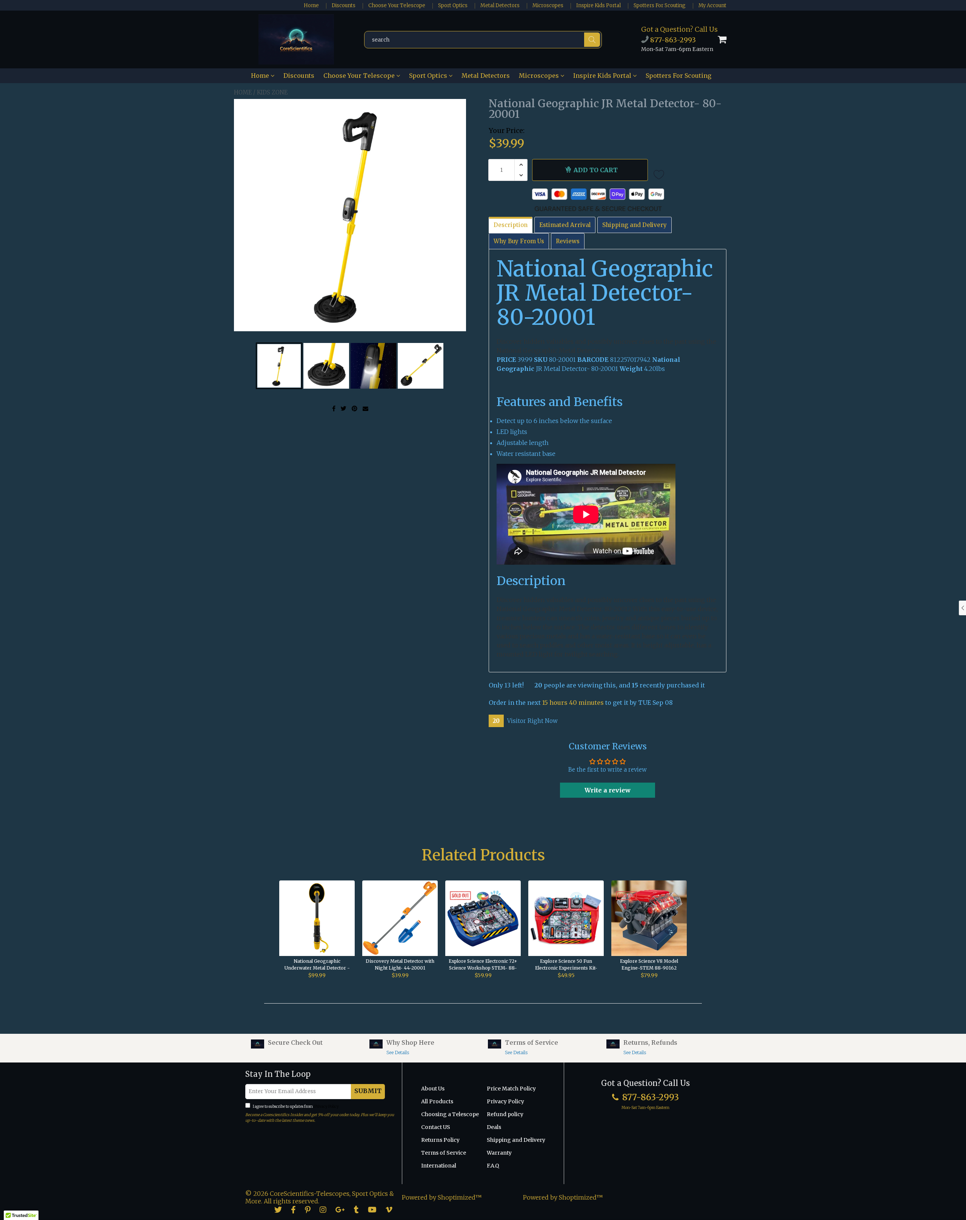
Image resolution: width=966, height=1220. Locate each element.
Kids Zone (272, 92)
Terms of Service (443, 1152)
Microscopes (547, 5)
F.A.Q (493, 1165)
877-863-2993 (672, 40)
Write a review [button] (608, 790)
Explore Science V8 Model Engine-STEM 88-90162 (649, 964)
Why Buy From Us (519, 241)
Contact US (435, 1127)
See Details (397, 1052)
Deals (494, 1127)
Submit (367, 1091)
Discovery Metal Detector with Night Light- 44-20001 (400, 964)
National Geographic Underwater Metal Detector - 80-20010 (317, 964)
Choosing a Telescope (450, 1114)
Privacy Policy (326, 1106)
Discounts (343, 5)
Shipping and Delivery (634, 225)
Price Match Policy (511, 1088)
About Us (433, 1088)
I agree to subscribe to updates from (295, 1106)
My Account (712, 5)
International (438, 1165)
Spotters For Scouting (660, 5)
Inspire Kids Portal (598, 5)
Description (511, 225)
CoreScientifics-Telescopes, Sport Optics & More (319, 1197)
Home (311, 5)
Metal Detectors (500, 5)
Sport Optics (453, 5)
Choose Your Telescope (396, 5)
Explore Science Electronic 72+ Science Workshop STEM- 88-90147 (483, 964)
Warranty (499, 1152)
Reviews (568, 241)
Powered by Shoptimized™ (442, 1197)
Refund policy (505, 1114)
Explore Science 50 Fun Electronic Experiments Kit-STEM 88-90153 (566, 964)
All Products (437, 1101)
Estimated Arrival (565, 225)
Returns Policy (440, 1140)
